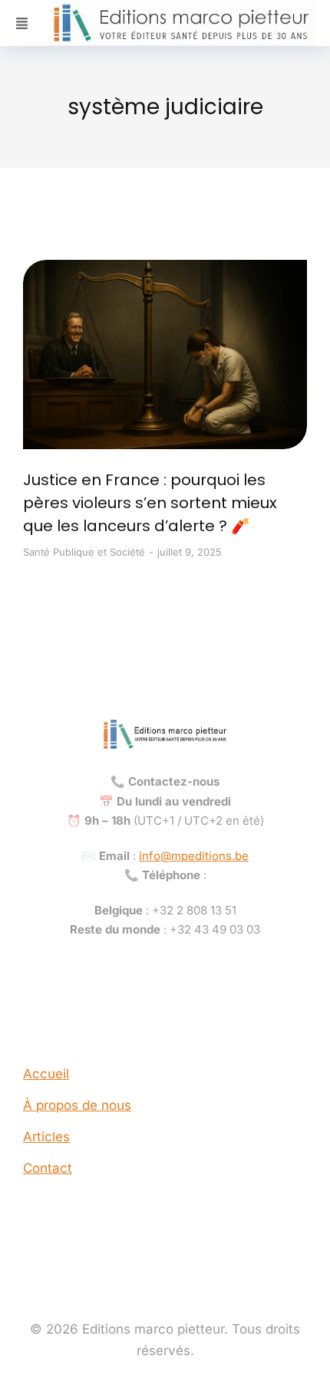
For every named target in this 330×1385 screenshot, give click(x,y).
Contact (47, 1168)
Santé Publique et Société (84, 552)
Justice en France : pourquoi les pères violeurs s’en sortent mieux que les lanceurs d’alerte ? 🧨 (150, 503)
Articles (46, 1136)
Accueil (46, 1073)
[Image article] (165, 354)
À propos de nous (77, 1105)
